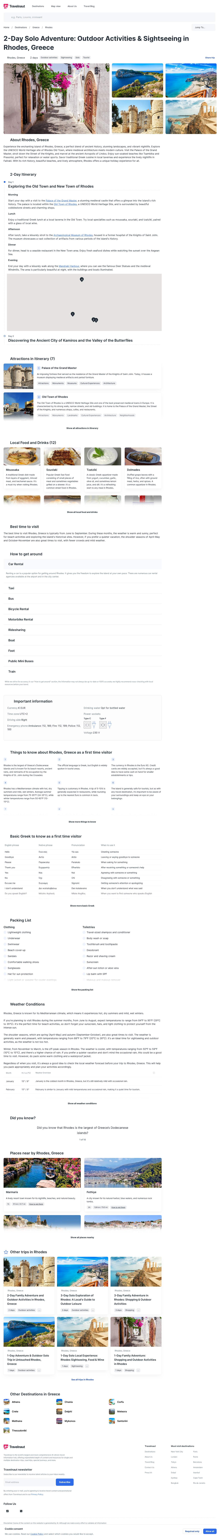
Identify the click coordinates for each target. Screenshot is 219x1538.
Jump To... (200, 27)
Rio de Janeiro (199, 1483)
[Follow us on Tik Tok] (7, 1511)
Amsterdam (198, 1467)
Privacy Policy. (37, 1494)
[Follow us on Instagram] (12, 1511)
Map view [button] (55, 6)
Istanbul (196, 1472)
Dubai (173, 1472)
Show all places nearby (82, 1237)
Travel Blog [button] (89, 6)
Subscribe (64, 1482)
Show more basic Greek (82, 905)
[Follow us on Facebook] (26, 1511)
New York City (177, 1451)
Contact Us (149, 1467)
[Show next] (158, 1130)
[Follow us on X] (21, 1511)
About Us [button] (72, 6)
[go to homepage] (14, 7)
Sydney (174, 1478)
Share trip (210, 57)
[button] (82, 184)
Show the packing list (82, 989)
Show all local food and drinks (82, 512)
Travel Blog (149, 1462)
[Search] (208, 17)
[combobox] (108, 17)
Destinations (150, 1451)
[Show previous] (7, 1130)
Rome (195, 1457)
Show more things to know (82, 821)
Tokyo (173, 1462)
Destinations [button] (38, 6)
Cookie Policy (37, 1534)
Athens (174, 1467)
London (174, 1457)
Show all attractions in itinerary (82, 428)
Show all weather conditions (82, 1103)
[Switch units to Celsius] (154, 1073)
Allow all (210, 1531)
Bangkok (174, 1483)
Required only (192, 1531)
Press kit (148, 1472)
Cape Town (198, 1478)
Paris (195, 1451)
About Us (148, 1457)
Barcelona (197, 1462)
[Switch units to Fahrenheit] (157, 1073)
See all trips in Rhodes (82, 1379)
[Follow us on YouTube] (16, 1511)
